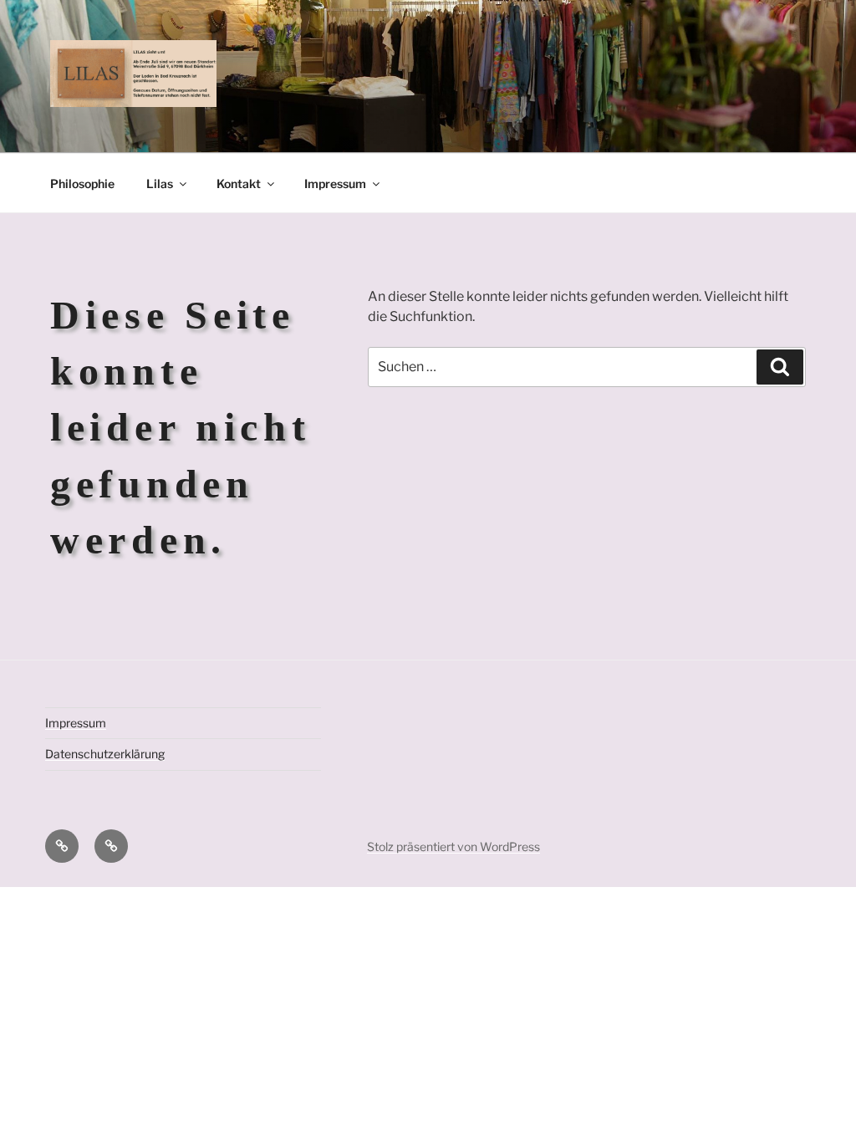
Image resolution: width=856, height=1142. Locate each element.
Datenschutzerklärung (105, 754)
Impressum (335, 183)
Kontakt (239, 183)
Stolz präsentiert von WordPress (453, 846)
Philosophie (82, 183)
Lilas (159, 183)
